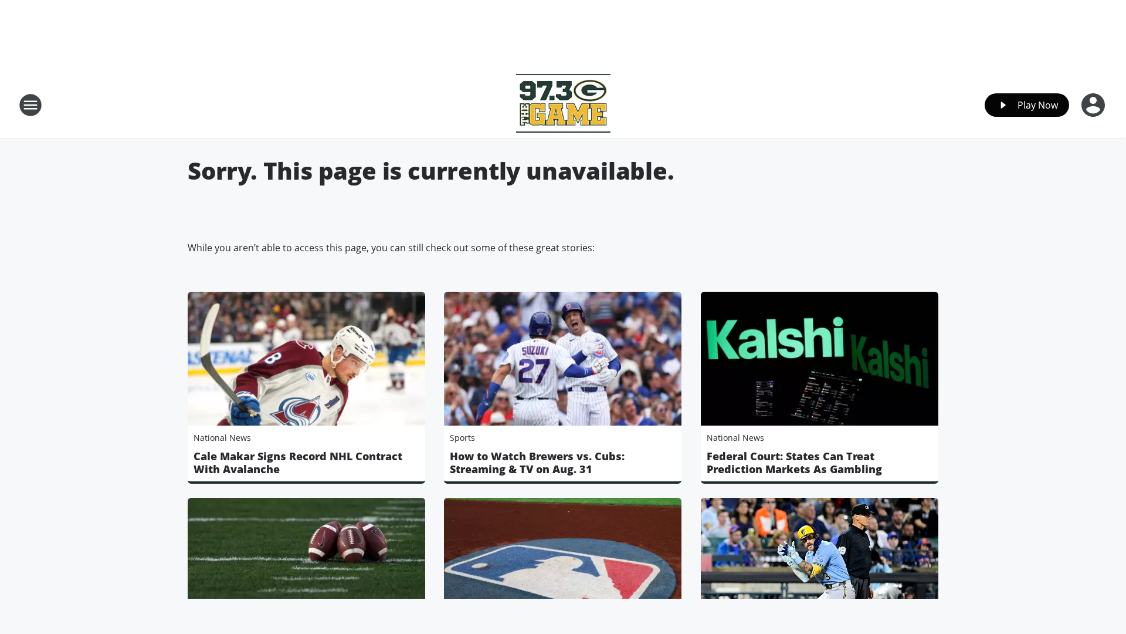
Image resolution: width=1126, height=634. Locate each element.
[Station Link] (563, 105)
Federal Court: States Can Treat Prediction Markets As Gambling (794, 463)
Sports (462, 437)
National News (222, 437)
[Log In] (1094, 105)
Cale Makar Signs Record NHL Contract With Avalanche (298, 463)
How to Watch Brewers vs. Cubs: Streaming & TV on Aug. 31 (537, 463)
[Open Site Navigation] (30, 105)
